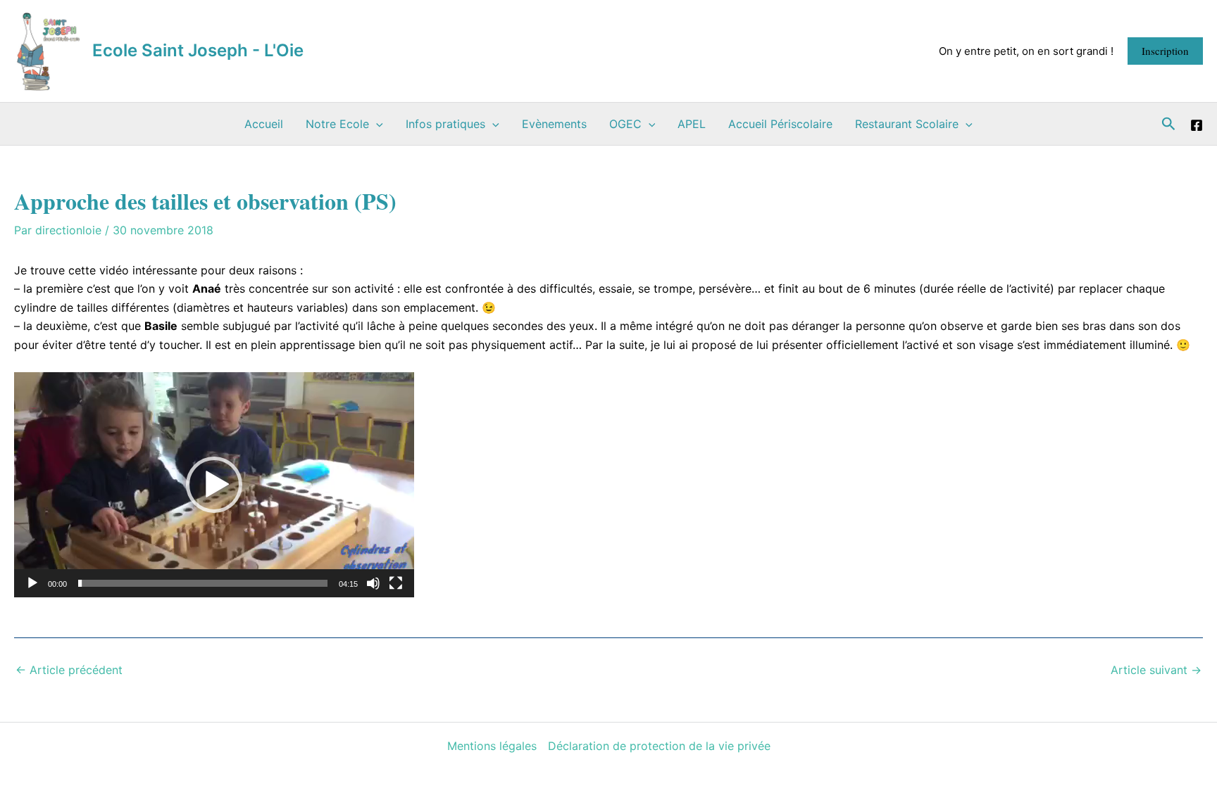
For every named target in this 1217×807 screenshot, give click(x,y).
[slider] (202, 583)
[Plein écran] (396, 583)
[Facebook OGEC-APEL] (1196, 125)
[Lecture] (32, 583)
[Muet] (373, 583)
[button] (1165, 51)
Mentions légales (492, 746)
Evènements (554, 124)
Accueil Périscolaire (780, 124)
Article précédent (69, 669)
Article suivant (1156, 669)
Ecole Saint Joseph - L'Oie (198, 50)
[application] (214, 484)
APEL (692, 124)
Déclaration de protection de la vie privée (659, 746)
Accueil (263, 124)
